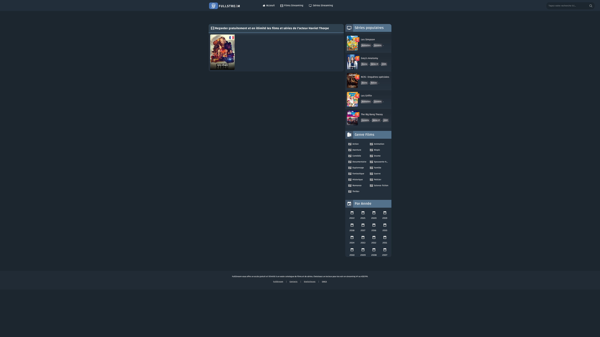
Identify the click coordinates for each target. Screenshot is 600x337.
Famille (377, 168)
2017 (363, 230)
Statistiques (309, 281)
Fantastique (358, 174)
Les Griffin (366, 95)
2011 (384, 243)
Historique (357, 180)
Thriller (355, 191)
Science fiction (381, 185)
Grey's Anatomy (369, 58)
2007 (386, 120)
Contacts (294, 281)
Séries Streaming (323, 5)
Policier (374, 82)
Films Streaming (293, 5)
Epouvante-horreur (381, 162)
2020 (374, 218)
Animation (366, 45)
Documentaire (359, 162)
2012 (373, 243)
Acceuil (270, 5)
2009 (363, 255)
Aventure (356, 150)
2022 (352, 218)
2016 (373, 230)
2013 (363, 243)
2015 (384, 230)
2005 (384, 64)
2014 (352, 243)
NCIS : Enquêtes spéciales (375, 77)
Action (355, 144)
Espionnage (358, 168)
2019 (384, 218)
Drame (364, 64)
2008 (374, 255)
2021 (362, 218)
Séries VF (374, 64)
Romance (357, 185)
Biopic (377, 150)
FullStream (278, 281)
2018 (352, 230)
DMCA (324, 281)
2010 (352, 255)
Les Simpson (368, 39)
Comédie (377, 45)
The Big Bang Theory (372, 114)
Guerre (377, 174)
